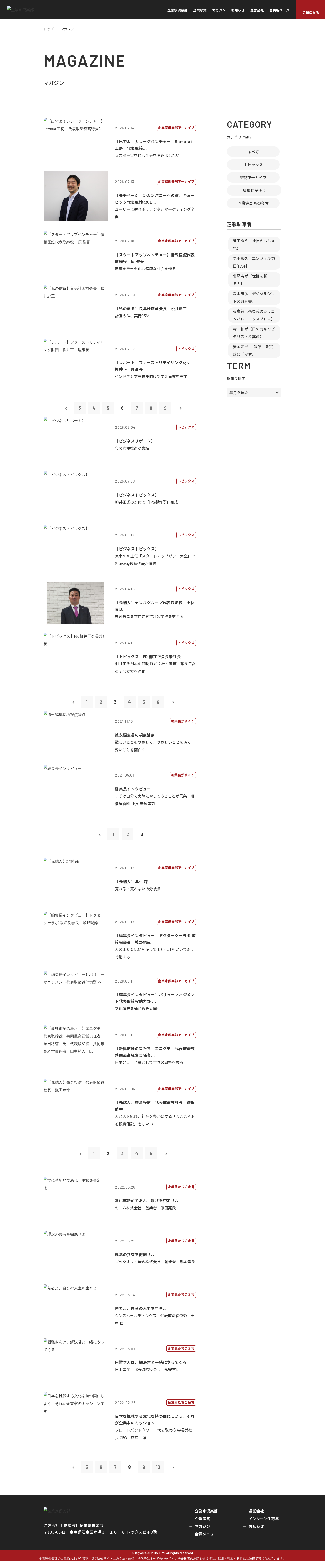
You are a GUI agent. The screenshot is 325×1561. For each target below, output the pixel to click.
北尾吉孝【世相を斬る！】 (250, 279)
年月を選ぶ (238, 392)
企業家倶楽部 (177, 10)
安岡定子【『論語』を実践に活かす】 (253, 350)
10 (158, 1467)
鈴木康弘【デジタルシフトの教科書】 (254, 297)
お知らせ (238, 10)
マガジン (219, 10)
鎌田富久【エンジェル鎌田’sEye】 (254, 262)
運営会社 (257, 10)
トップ (49, 28)
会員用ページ (279, 10)
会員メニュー (206, 1534)
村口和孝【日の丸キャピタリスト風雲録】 (254, 332)
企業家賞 (200, 10)
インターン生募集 (264, 1518)
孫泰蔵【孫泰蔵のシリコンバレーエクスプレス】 (254, 315)
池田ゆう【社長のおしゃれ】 (254, 244)
